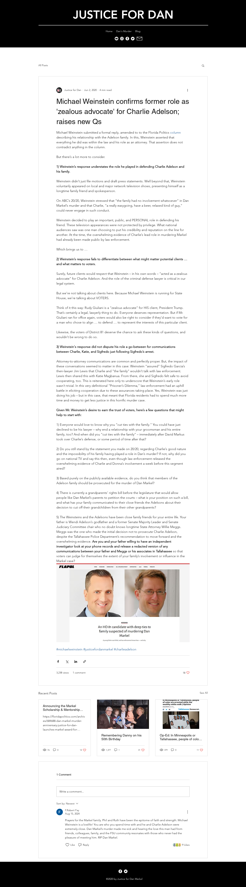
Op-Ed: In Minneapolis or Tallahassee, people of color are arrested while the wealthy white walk (181, 737)
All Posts (43, 65)
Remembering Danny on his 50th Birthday (121, 737)
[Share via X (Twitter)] (67, 661)
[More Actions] (187, 812)
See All (204, 692)
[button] (203, 65)
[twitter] (133, 38)
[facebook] (127, 38)
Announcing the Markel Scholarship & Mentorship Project (61, 708)
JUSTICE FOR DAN (123, 14)
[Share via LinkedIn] (75, 661)
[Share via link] (84, 661)
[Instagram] (122, 38)
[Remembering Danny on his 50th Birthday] (123, 714)
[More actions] (187, 90)
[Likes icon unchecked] (67, 845)
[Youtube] (116, 38)
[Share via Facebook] (58, 661)
